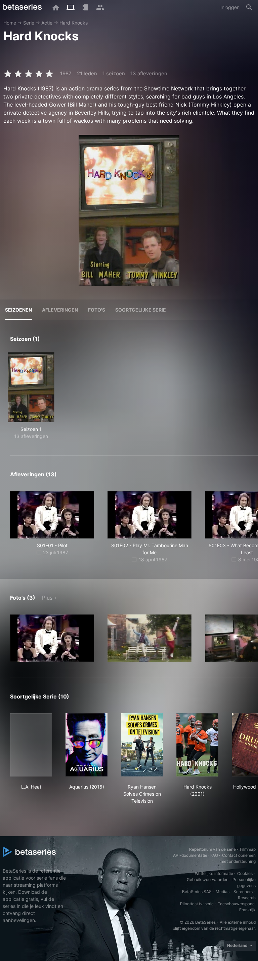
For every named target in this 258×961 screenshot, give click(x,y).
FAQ (214, 855)
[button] (52, 638)
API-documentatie (190, 855)
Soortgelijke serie (140, 310)
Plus (47, 597)
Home (9, 23)
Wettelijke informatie (214, 873)
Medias (222, 891)
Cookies (245, 873)
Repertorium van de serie (212, 849)
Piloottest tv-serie (197, 903)
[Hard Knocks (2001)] (197, 744)
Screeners (243, 891)
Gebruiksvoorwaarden (207, 879)
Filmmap (248, 849)
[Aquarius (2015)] (87, 744)
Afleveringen (60, 310)
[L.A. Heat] (31, 744)
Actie (46, 23)
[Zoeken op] (249, 7)
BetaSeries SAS (197, 891)
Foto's (96, 310)
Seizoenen (18, 310)
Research (247, 897)
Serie (28, 23)
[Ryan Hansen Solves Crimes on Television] (142, 744)
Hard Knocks (73, 23)
